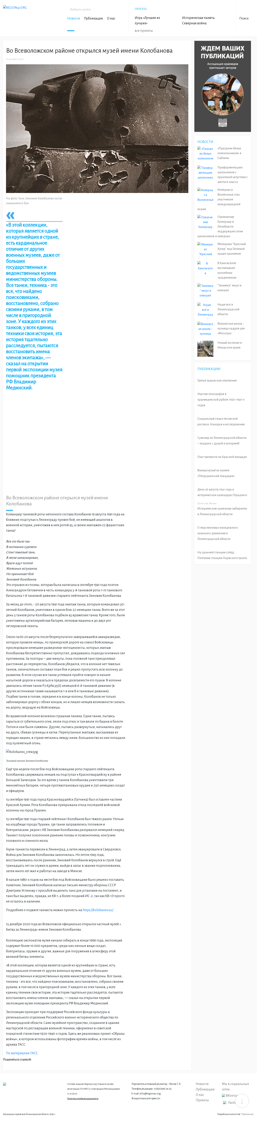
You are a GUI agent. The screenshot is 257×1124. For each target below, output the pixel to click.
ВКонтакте (234, 1095)
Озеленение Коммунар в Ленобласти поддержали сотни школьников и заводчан (220, 226)
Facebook (235, 1103)
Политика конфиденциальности (82, 1098)
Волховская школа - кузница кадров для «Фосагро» (231, 328)
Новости (73, 18)
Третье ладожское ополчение (217, 380)
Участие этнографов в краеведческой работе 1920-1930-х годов (221, 399)
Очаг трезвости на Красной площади (222, 456)
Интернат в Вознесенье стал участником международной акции (218, 199)
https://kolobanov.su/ (98, 910)
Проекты (202, 1100)
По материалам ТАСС (22, 1053)
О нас (111, 18)
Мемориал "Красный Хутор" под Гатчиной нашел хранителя (231, 248)
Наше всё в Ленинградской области (228, 309)
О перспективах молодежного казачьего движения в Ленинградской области (217, 533)
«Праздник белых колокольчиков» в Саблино (229, 153)
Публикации (93, 18)
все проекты (144, 31)
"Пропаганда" (247, 1114)
